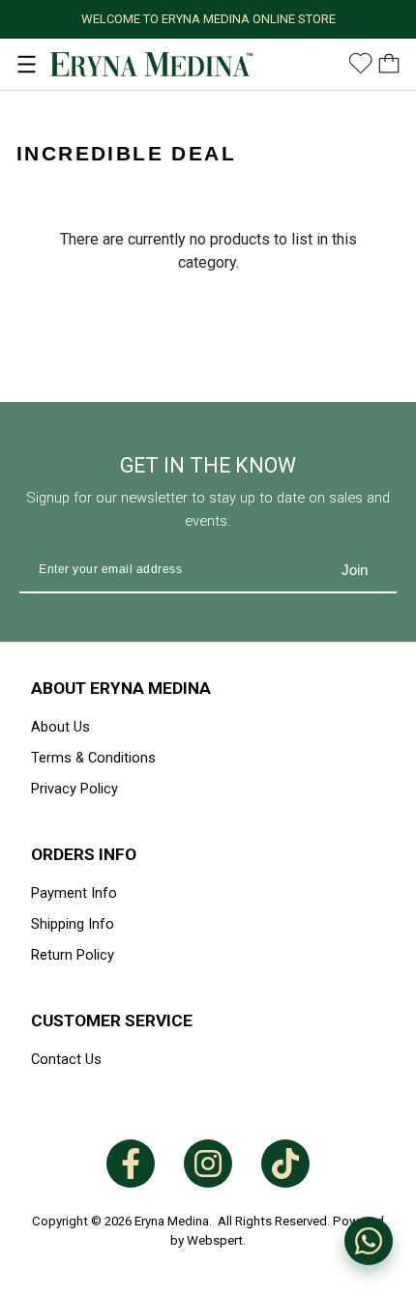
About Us (60, 726)
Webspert (215, 1240)
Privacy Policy (74, 788)
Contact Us (66, 1059)
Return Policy (72, 954)
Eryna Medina (171, 1221)
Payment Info (74, 893)
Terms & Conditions (93, 757)
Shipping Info (72, 924)
